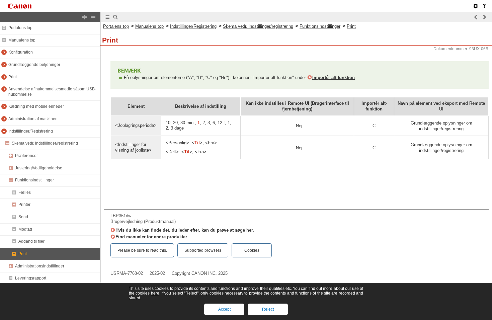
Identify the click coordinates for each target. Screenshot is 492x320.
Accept (224, 309)
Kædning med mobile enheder (36, 106)
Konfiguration (20, 52)
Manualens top (21, 40)
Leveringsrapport (30, 278)
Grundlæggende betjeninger (34, 64)
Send (23, 217)
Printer (24, 204)
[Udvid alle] (84, 17)
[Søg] (115, 17)
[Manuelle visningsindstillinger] (475, 6)
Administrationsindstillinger (39, 266)
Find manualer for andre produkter (151, 236)
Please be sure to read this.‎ (142, 250)
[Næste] (484, 17)
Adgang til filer (31, 241)
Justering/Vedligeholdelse (38, 168)
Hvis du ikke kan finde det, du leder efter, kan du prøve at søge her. (184, 230)
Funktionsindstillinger (34, 180)
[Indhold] (107, 17)
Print (12, 77)
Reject (268, 309)
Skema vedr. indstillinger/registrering (45, 143)
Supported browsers (202, 250)
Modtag (25, 229)
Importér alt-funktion (333, 77)
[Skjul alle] (93, 17)
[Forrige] (476, 17)
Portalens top (20, 27)
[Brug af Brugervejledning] (484, 6)
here (155, 293)
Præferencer (26, 155)
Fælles (24, 192)
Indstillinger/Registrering (30, 131)
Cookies (251, 250)
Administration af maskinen (33, 118)
